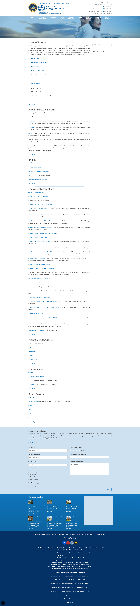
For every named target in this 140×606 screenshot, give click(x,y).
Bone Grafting (54, 552)
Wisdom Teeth (33, 477)
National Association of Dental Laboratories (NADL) (42, 318)
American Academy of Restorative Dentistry (40, 204)
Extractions (33, 474)
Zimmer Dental (32, 359)
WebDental (31, 100)
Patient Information (43, 534)
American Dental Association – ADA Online (40, 242)
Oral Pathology (75, 552)
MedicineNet (31, 121)
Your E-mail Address (34, 454)
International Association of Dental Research (40, 297)
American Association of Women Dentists (39, 227)
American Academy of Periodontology (38, 215)
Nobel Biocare (32, 351)
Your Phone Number (34, 462)
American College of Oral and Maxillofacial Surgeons (42, 233)
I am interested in (33, 469)
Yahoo (30, 418)
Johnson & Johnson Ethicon (36, 376)
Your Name (32, 447)
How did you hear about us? (78, 454)
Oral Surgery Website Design (69, 599)
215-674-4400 (108, 5)
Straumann (31, 355)
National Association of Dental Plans (38, 324)
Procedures (53, 18)
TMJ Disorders (82, 552)
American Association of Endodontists (39, 208)
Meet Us (56, 534)
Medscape (31, 127)
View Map (31, 515)
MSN (29, 414)
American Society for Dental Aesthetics (39, 264)
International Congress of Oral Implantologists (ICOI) (44, 307)
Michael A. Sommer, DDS (98, 548)
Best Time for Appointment (36, 483)
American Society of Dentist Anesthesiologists (41, 268)
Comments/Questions (76, 461)
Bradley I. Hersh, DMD (76, 548)
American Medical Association (36, 258)
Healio (30, 146)
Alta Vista (31, 397)
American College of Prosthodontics (38, 237)
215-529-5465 (108, 13)
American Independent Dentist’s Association (41, 252)
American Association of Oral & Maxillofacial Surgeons (43, 221)
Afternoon (39, 486)
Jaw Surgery (68, 552)
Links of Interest (98, 51)
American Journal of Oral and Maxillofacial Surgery (42, 163)
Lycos (30, 410)
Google (30, 405)
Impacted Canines (92, 552)
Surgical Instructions (64, 534)
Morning (32, 486)
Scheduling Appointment (36, 472)
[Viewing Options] (3, 603)
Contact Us (84, 534)
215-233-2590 (108, 9)
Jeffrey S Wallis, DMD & (87, 548)
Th (81, 450)
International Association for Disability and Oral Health (43, 301)
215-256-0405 (108, 7)
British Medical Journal (34, 167)
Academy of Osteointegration (36, 192)
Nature (30, 175)
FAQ (80, 18)
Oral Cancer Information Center (37, 330)
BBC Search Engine (33, 401)
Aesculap (30, 372)
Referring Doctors (76, 534)
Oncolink (30, 133)
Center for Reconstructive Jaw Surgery (39, 279)
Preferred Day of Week (76, 447)
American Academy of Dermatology (38, 196)
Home (32, 18)
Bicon (30, 347)
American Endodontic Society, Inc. (37, 248)
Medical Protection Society (35, 314)
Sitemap (103, 534)
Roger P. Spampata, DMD (54, 548)
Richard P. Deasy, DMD (65, 548)
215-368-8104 (108, 2)
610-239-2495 (108, 11)
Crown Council (32, 291)
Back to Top (31, 104)
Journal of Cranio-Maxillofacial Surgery (39, 171)
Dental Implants (34, 479)
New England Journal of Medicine (37, 179)
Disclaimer (98, 534)
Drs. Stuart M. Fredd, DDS (41, 548)
